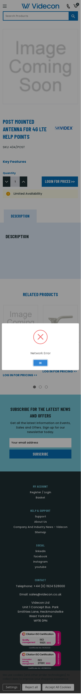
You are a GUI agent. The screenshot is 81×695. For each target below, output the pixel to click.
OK (40, 363)
